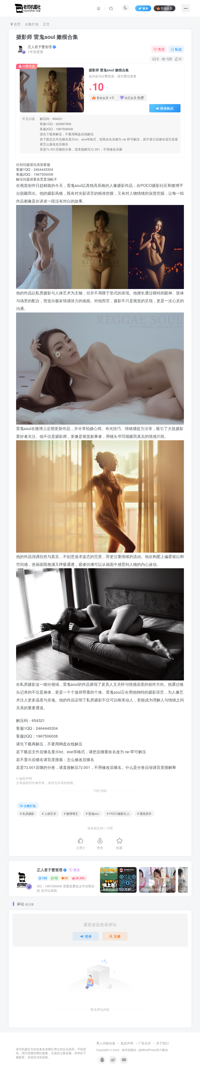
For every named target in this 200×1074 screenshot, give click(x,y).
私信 (178, 49)
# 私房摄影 (27, 813)
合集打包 (32, 23)
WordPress (148, 1050)
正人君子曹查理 (40, 46)
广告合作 (144, 1043)
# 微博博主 (71, 813)
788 (44, 878)
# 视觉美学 (144, 813)
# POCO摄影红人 (118, 813)
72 (56, 878)
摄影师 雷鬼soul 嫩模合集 (47, 37)
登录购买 (167, 108)
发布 (145, 8)
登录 (88, 936)
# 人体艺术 (49, 813)
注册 (117, 936)
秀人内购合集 (105, 1043)
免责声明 (126, 1043)
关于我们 (162, 1043)
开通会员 (166, 8)
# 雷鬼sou (92, 813)
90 (66, 878)
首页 (16, 23)
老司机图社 (129, 1050)
